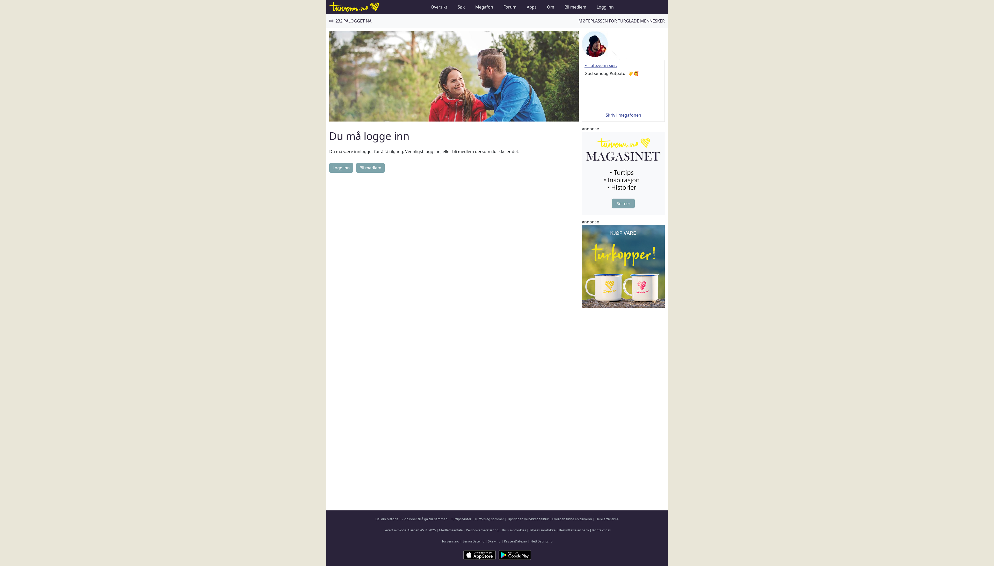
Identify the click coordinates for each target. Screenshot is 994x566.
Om (550, 7)
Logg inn (605, 7)
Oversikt (439, 7)
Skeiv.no (494, 541)
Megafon (484, 7)
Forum (509, 7)
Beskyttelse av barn (574, 530)
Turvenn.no (450, 541)
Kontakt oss (601, 530)
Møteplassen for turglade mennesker (622, 21)
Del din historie (386, 519)
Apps (532, 7)
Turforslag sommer (489, 519)
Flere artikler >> (607, 519)
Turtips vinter (461, 519)
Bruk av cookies (514, 530)
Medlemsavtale (451, 530)
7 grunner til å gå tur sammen (425, 519)
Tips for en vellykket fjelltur (528, 519)
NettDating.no (541, 541)
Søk (461, 7)
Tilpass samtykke (542, 530)
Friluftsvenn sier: (600, 65)
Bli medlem (575, 7)
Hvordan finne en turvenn (572, 519)
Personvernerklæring (482, 530)
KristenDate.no (515, 541)
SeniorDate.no (474, 541)
